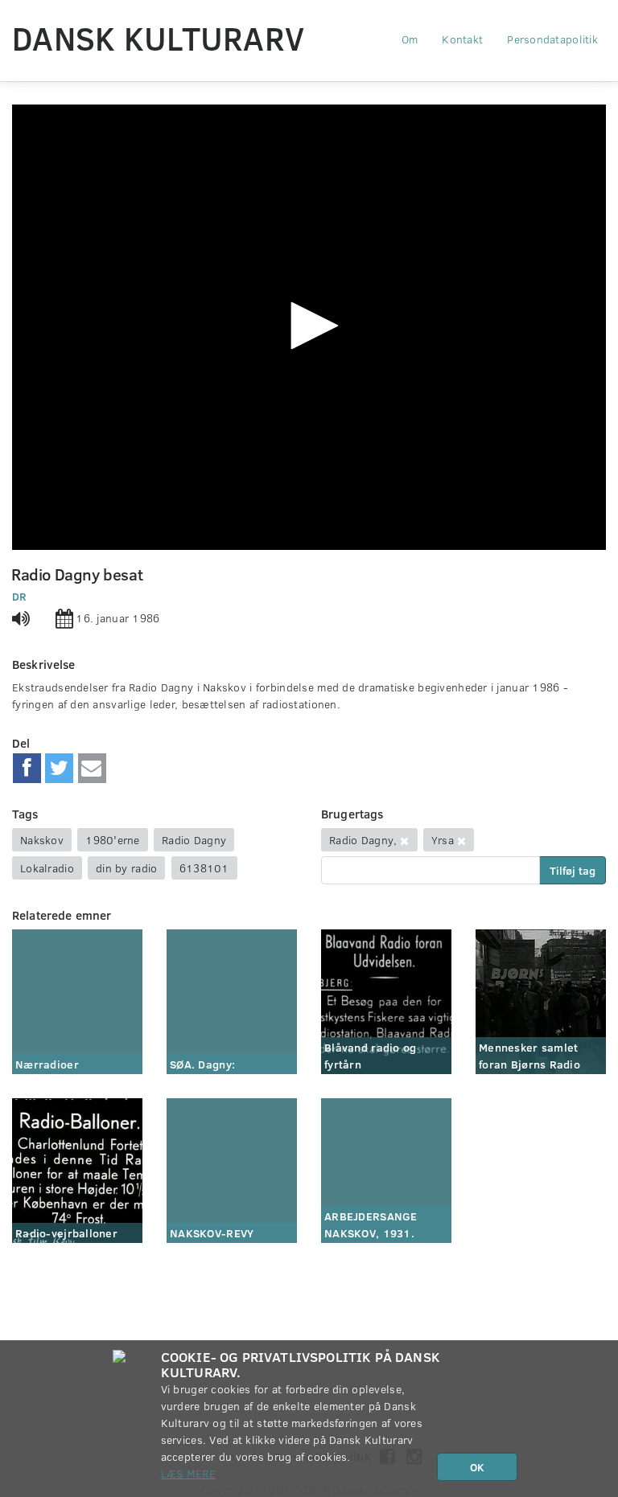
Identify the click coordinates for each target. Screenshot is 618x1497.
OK (477, 1466)
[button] (309, 325)
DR (19, 596)
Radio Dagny (194, 839)
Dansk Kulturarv (158, 38)
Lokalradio (47, 868)
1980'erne (112, 839)
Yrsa (442, 839)
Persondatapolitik (552, 39)
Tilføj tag (572, 870)
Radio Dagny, (363, 839)
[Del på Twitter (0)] (59, 768)
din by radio (126, 868)
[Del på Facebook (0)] (27, 768)
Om (410, 39)
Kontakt (462, 39)
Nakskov (42, 839)
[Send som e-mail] (92, 768)
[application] (309, 327)
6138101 (204, 868)
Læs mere (188, 1473)
